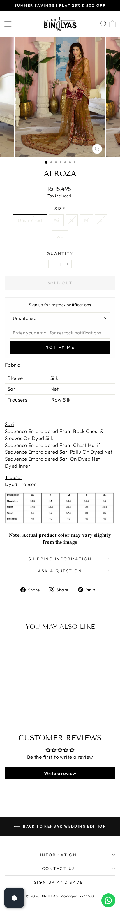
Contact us (58, 868)
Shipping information (60, 558)
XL (60, 236)
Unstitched (30, 220)
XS (56, 220)
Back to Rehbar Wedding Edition (64, 826)
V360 (89, 896)
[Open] (14, 898)
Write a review (60, 773)
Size (60, 208)
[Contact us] (108, 900)
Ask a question (60, 570)
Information (58, 855)
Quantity (60, 253)
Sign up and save (58, 882)
